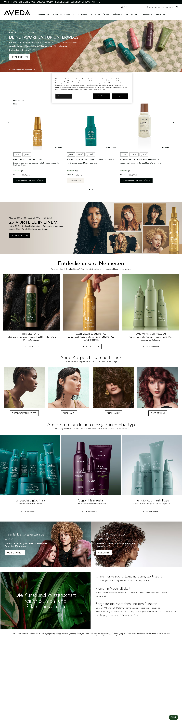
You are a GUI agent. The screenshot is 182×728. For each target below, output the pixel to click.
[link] (31, 311)
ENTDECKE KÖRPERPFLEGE (24, 413)
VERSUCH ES (103, 553)
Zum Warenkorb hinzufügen (29, 180)
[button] (173, 717)
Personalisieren (63, 96)
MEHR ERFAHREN (14, 553)
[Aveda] (17, 13)
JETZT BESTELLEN (20, 57)
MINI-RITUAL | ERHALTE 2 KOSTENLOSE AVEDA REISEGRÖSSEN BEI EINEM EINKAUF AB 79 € (52, 2)
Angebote (146, 14)
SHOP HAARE (113, 413)
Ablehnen (101, 96)
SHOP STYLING (158, 413)
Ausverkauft (75, 180)
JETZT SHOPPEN (28, 511)
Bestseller (43, 14)
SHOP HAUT (68, 413)
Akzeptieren (120, 96)
